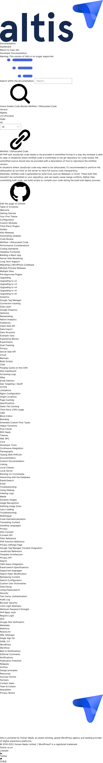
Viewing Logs (7, 493)
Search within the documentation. (17, 81)
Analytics (4, 297)
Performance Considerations (14, 245)
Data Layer (5, 306)
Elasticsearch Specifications (14, 567)
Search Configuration (11, 580)
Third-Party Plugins (10, 226)
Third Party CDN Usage (12, 409)
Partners (4, 680)
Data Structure (7, 332)
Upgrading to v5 (8, 290)
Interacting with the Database (15, 477)
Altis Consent (7, 532)
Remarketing (6, 316)
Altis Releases (7, 232)
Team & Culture (8, 686)
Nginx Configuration (10, 393)
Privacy (4, 348)
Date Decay (6, 586)
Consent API (6, 535)
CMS (2, 412)
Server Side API (8, 351)
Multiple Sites (7, 271)
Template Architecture (11, 554)
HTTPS (3, 387)
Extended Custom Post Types (15, 422)
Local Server (6, 470)
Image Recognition (9, 503)
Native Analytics (8, 319)
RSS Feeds (5, 432)
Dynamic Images (8, 499)
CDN (2, 364)
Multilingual (6, 515)
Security (4, 593)
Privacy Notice (7, 693)
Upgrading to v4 (8, 287)
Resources (5, 673)
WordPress (5, 644)
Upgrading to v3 (8, 284)
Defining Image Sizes (10, 506)
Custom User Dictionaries (13, 583)
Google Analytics (8, 309)
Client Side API (7, 326)
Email (2, 483)
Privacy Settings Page (11, 544)
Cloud (3, 355)
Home (3, 106)
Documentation (8, 43)
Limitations (5, 390)
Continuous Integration (11, 448)
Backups (4, 358)
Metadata (5, 625)
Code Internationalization (13, 519)
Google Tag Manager (10, 300)
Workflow (5, 647)
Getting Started (8, 213)
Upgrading (5, 277)
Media (3, 496)
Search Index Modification (13, 573)
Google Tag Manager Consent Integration (21, 548)
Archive (4, 667)
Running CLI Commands (12, 474)
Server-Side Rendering (11, 258)
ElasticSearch (7, 480)
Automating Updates (10, 235)
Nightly (3, 112)
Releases (4, 664)
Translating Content (10, 522)
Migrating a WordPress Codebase (17, 264)
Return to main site (9, 50)
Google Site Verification (12, 622)
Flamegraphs (6, 451)
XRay (2, 377)
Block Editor (6, 416)
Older (2, 119)
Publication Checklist (10, 660)
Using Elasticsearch (10, 590)
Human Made (27, 737)
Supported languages (11, 570)
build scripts (34, 180)
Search (3, 561)
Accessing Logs (8, 374)
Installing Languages (10, 525)
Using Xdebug (7, 490)
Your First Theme (8, 216)
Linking (3, 464)
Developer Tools (8, 445)
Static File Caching (9, 406)
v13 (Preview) (7, 116)
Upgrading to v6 (8, 293)
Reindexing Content (10, 577)
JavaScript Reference (11, 551)
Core (2, 441)
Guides (10, 106)
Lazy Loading (7, 509)
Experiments (6, 342)
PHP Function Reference (12, 541)
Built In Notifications (10, 651)
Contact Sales (7, 683)
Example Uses (7, 335)
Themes (4, 435)
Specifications (7, 403)
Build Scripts (6, 361)
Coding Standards (9, 248)
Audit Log (5, 599)
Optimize (4, 313)
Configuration (7, 219)
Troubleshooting (8, 487)
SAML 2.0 (5, 641)
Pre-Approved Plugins (11, 274)
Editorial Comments (10, 654)
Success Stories (8, 676)
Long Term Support (10, 261)
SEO (2, 618)
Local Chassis (7, 467)
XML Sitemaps (7, 635)
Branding (4, 419)
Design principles (8, 670)
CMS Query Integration (11, 564)
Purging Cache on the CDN (13, 367)
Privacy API (6, 557)
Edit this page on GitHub (12, 203)
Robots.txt (5, 631)
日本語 (3, 761)
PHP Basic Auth (8, 612)
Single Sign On (7, 638)
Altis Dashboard (8, 371)
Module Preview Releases (13, 268)
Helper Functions (8, 425)
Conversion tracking (10, 303)
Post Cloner (6, 429)
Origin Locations (8, 396)
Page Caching (7, 400)
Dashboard (5, 46)
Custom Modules (8, 223)
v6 (1, 122)
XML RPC (4, 438)
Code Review (21, 106)
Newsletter (5, 689)
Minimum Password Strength (14, 609)
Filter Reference (8, 538)
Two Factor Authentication (13, 596)
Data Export (6, 329)
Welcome (4, 210)
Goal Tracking (7, 345)
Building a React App (10, 255)
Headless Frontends (10, 252)
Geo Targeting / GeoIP (11, 384)
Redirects (5, 628)
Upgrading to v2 (8, 281)
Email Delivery (7, 380)
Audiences (5, 322)
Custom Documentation (12, 461)
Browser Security (8, 602)
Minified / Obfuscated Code (42, 106)
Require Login (7, 615)
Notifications (6, 657)
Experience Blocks (9, 338)
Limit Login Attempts (10, 606)
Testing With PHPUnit (11, 454)
